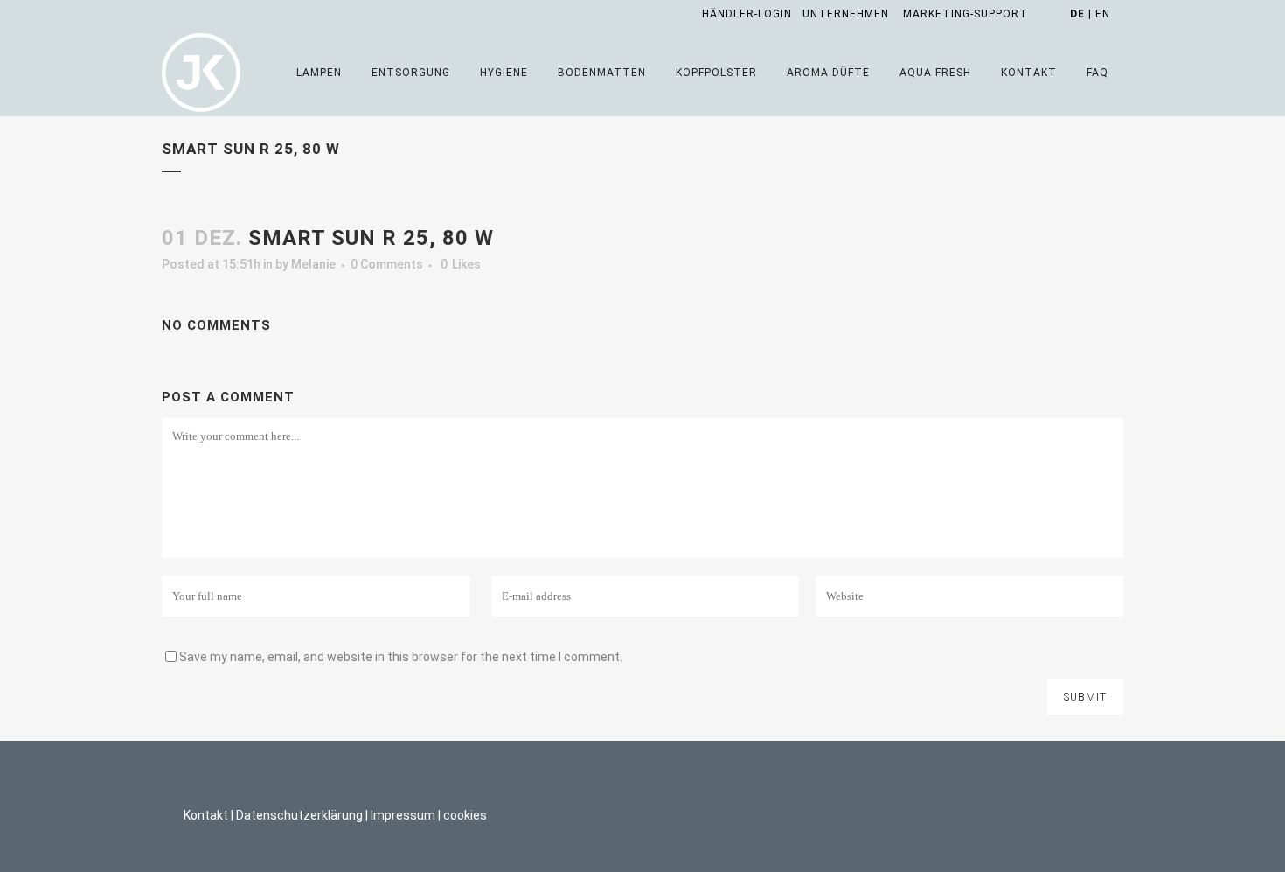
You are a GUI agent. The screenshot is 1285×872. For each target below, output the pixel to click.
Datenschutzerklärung (299, 815)
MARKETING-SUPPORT (965, 14)
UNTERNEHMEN (845, 14)
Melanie (313, 264)
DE (1077, 14)
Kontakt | (208, 815)
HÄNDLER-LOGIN (747, 14)
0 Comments (387, 264)
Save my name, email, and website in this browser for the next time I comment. (400, 657)
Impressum (403, 815)
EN (1102, 14)
